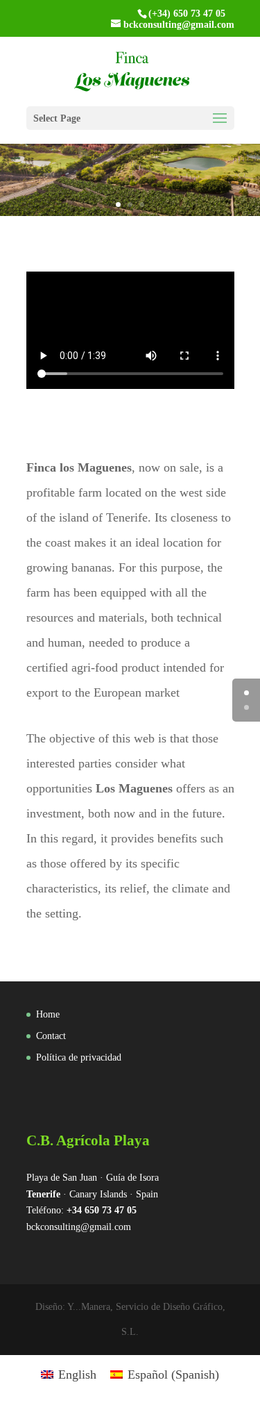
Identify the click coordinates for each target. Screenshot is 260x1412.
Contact (51, 1036)
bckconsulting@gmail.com (78, 1227)
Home (48, 1014)
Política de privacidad (78, 1057)
